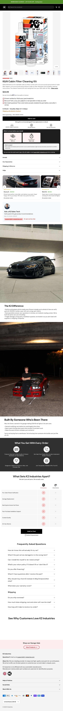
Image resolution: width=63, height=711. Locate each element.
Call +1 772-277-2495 (24, 152)
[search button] (8, 7)
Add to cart (31, 118)
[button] (56, 7)
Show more (54, 88)
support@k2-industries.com (40, 152)
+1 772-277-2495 (18, 101)
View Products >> (31, 647)
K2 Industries (9, 707)
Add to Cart (31, 531)
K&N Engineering (7, 114)
